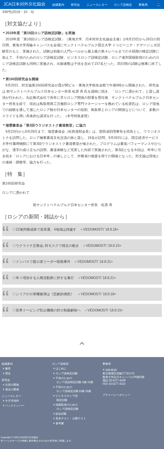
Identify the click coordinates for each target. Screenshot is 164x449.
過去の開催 (11, 389)
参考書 (59, 423)
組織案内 (58, 4)
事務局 (143, 4)
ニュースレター (96, 4)
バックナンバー (14, 405)
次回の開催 (11, 384)
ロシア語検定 (123, 4)
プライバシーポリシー (116, 395)
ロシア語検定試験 (66, 373)
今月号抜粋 (11, 400)
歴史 (7, 373)
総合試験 (61, 413)
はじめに (61, 368)
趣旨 (7, 368)
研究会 (75, 4)
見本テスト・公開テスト (70, 418)
